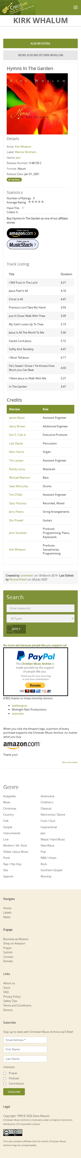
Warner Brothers (25, 152)
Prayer (7, 948)
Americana (47, 796)
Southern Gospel (51, 870)
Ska (5, 870)
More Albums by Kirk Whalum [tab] (40, 55)
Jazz (18, 158)
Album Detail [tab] (40, 43)
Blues (6, 802)
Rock (44, 864)
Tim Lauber (16, 460)
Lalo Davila (16, 443)
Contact (8, 957)
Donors (8, 1010)
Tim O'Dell (15, 495)
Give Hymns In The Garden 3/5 (36, 202)
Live (5, 839)
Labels (7, 912)
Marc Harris (16, 452)
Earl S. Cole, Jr (17, 435)
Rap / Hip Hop (12, 864)
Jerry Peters (16, 512)
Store (6, 988)
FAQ (6, 992)
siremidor (27, 575)
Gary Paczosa (17, 503)
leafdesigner (19, 706)
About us (9, 983)
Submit (8, 952)
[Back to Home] (18, 7)
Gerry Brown (17, 426)
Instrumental (11, 833)
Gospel (7, 827)
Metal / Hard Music (53, 839)
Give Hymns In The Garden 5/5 (42, 202)
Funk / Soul (48, 821)
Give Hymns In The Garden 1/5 (29, 202)
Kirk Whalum (23, 147)
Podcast (14, 1078)
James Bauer (17, 418)
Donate (8, 961)
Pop (43, 852)
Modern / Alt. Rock (15, 845)
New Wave (47, 845)
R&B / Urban (48, 858)
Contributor (16, 1083)
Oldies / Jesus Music (15, 852)
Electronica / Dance (53, 814)
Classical (46, 808)
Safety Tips (10, 1001)
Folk (6, 821)
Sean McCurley (18, 486)
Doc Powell (16, 520)
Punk (6, 858)
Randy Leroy (17, 469)
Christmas (9, 808)
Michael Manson (19, 477)
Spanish (8, 876)
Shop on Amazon (14, 943)
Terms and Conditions (17, 1005)
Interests (9, 1067)
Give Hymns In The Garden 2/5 (33, 202)
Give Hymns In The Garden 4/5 (39, 202)
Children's (47, 802)
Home (7, 908)
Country (8, 814)
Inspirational (49, 827)
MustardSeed (18, 579)
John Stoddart (18, 533)
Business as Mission (16, 939)
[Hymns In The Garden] (37, 103)
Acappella (9, 796)
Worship (46, 876)
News (6, 917)
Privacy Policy (12, 996)
